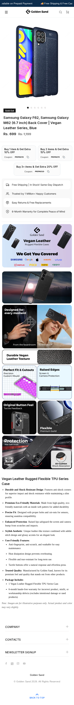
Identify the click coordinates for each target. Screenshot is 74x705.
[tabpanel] (37, 61)
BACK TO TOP (37, 697)
